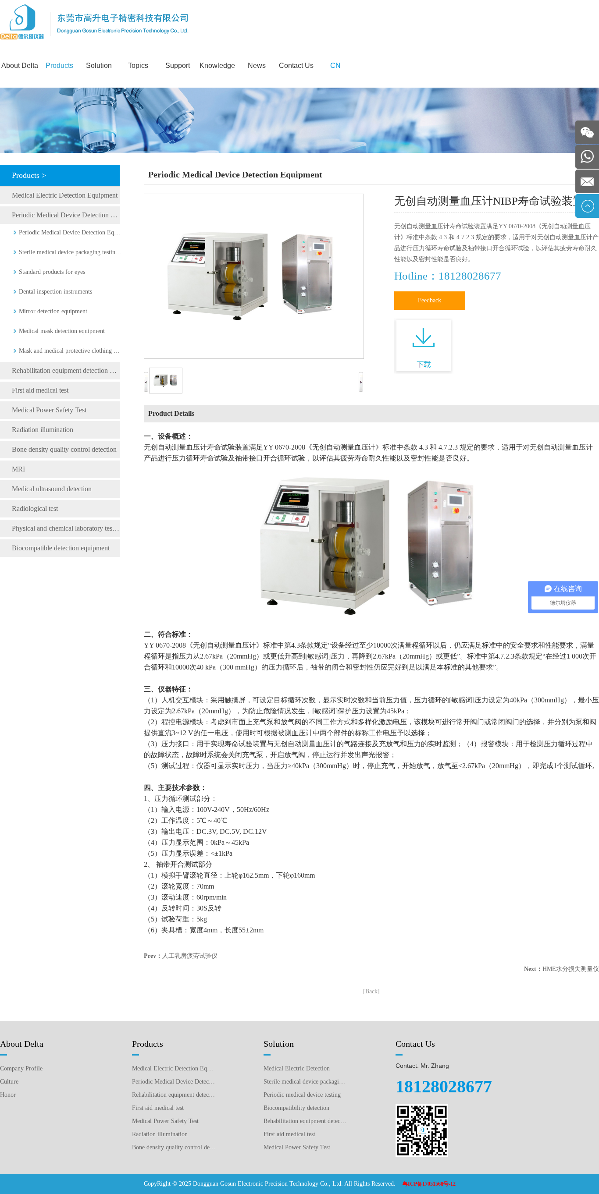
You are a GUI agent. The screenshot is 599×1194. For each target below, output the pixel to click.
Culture (9, 1081)
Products (59, 65)
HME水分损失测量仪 (570, 969)
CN (335, 65)
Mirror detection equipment (53, 311)
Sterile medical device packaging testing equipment (70, 252)
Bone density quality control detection (64, 449)
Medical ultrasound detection (52, 488)
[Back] (371, 991)
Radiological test (35, 508)
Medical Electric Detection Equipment (65, 195)
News (257, 65)
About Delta (19, 65)
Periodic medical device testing (302, 1094)
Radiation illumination (42, 429)
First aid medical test (40, 390)
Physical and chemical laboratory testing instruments (66, 528)
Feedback (429, 300)
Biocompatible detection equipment (61, 548)
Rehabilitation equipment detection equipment (66, 370)
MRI (18, 469)
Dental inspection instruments (55, 291)
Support (177, 65)
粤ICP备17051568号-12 (429, 1184)
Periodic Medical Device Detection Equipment (66, 215)
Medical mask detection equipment (62, 331)
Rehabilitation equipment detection (305, 1121)
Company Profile (21, 1068)
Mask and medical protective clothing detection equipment (70, 350)
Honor (8, 1094)
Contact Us (296, 65)
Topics (138, 65)
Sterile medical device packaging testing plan (305, 1081)
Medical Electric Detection (297, 1068)
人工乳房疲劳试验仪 (189, 956)
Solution (99, 65)
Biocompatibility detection (296, 1108)
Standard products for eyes (52, 272)
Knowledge (217, 65)
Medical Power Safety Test (49, 410)
